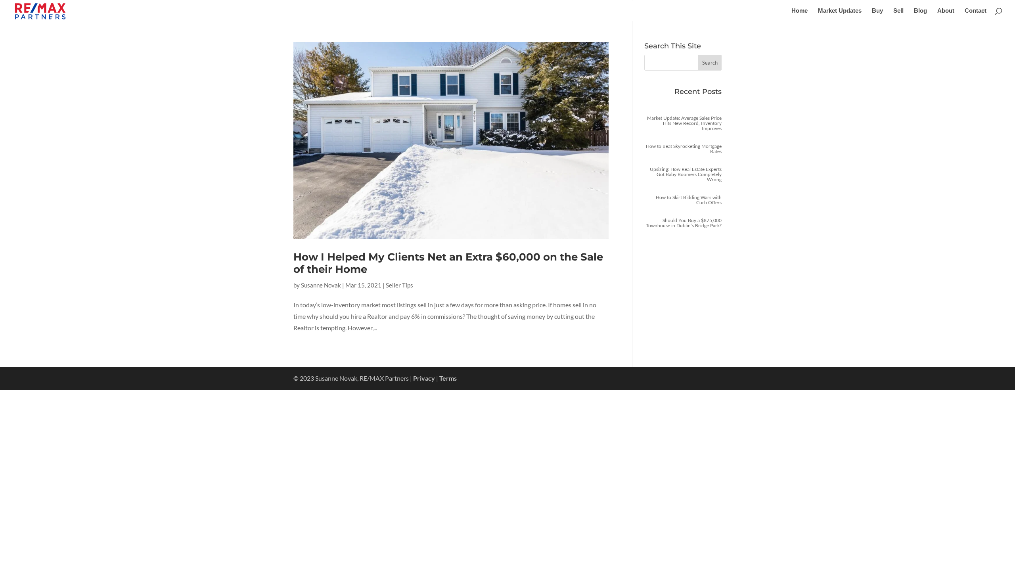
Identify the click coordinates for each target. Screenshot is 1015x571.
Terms (448, 378)
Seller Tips (399, 285)
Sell (898, 11)
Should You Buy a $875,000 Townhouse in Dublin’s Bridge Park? (684, 222)
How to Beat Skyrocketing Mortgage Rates (684, 148)
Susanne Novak (321, 285)
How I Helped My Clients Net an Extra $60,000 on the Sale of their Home (448, 263)
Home (799, 11)
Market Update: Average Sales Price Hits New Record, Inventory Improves (684, 123)
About (945, 11)
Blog (920, 11)
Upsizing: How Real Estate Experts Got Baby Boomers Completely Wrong (686, 174)
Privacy (424, 378)
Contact (975, 11)
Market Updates (840, 11)
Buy (877, 11)
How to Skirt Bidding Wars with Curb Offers (689, 199)
